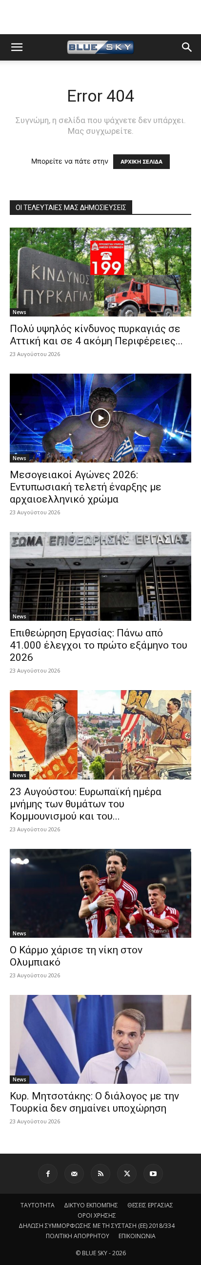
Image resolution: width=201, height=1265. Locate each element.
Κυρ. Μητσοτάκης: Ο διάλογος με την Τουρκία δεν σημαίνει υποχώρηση (94, 1102)
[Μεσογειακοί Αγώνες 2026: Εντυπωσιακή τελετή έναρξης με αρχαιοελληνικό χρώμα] (100, 418)
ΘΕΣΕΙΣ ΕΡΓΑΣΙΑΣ (150, 1205)
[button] (16, 47)
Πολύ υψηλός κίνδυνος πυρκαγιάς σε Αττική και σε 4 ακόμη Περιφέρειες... (96, 335)
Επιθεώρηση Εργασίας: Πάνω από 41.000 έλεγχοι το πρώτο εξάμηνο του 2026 (98, 645)
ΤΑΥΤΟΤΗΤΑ (37, 1205)
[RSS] (100, 1173)
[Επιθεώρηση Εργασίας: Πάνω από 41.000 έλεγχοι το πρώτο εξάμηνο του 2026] (100, 576)
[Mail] (74, 1173)
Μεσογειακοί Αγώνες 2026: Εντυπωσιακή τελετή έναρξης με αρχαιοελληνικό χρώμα (85, 487)
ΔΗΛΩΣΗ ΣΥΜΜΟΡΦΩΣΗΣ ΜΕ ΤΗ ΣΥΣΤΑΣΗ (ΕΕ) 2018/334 (97, 1226)
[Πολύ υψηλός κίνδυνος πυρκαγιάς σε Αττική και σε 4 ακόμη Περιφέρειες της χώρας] (100, 272)
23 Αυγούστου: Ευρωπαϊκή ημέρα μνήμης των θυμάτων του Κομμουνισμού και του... (85, 804)
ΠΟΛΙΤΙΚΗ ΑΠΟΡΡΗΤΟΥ (77, 1236)
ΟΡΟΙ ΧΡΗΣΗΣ (97, 1215)
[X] (127, 1173)
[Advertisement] (100, 17)
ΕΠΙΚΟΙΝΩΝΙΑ (137, 1236)
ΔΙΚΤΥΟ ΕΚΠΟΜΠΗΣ (91, 1205)
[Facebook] (48, 1173)
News (19, 312)
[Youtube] (153, 1173)
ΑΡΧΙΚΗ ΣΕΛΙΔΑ (141, 161)
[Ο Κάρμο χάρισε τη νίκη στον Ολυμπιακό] (100, 893)
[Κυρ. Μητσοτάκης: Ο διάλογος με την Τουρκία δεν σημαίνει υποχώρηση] (100, 1039)
